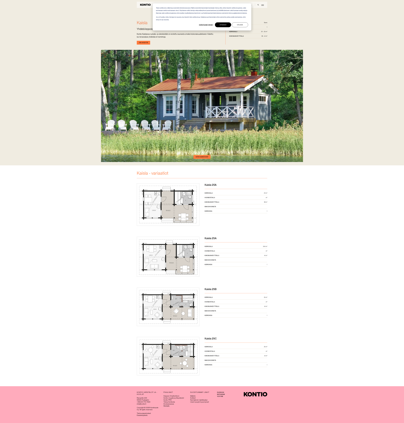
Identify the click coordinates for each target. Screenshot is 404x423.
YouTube (220, 396)
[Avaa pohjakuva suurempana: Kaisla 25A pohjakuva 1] (168, 257)
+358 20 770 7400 (143, 402)
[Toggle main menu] (262, 5)
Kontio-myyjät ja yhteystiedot (173, 398)
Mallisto (193, 396)
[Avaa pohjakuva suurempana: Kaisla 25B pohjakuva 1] (168, 307)
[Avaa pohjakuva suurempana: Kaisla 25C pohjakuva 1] (168, 356)
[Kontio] (255, 394)
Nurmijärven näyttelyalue (198, 400)
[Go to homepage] (145, 5)
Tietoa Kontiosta (169, 402)
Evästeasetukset (206, 25)
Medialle (166, 406)
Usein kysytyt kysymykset (199, 402)
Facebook (220, 392)
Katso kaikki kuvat (202, 157)
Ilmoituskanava (168, 404)
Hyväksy (223, 25)
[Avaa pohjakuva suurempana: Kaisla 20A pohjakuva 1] (168, 204)
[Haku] (258, 5)
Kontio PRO (167, 400)
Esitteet (193, 398)
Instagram (221, 394)
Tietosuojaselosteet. (144, 413)
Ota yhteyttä (143, 42)
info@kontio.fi (141, 404)
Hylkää (240, 25)
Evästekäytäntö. (142, 415)
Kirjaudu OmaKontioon (171, 396)
